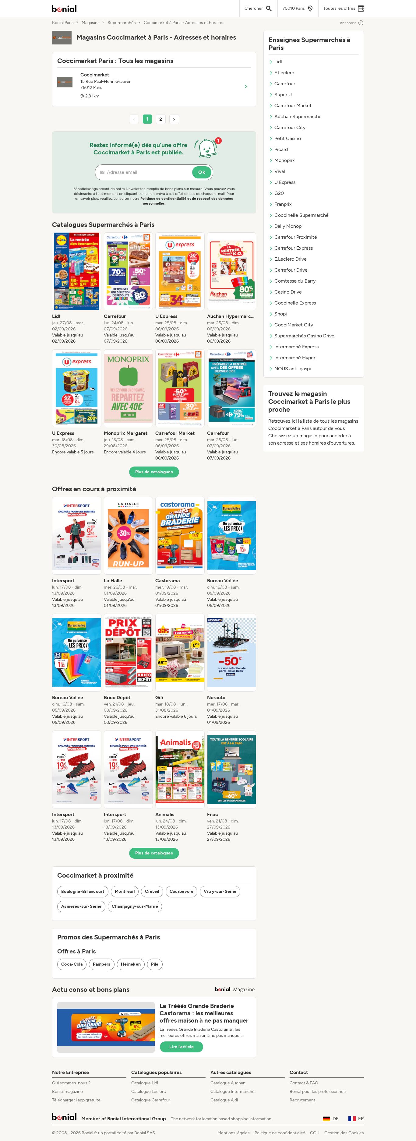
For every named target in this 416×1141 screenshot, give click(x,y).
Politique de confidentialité (280, 1133)
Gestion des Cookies (344, 1133)
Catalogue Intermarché (232, 1091)
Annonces (348, 23)
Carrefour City (289, 127)
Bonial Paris (63, 23)
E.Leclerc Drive (290, 259)
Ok (201, 172)
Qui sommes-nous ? (71, 1083)
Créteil (152, 891)
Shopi (280, 314)
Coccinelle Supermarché (301, 215)
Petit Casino (287, 138)
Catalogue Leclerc (148, 1091)
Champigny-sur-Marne (135, 906)
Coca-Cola (72, 964)
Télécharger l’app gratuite (76, 1100)
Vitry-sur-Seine (220, 891)
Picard (281, 149)
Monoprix (284, 160)
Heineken (131, 964)
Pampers (101, 964)
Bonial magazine (67, 1091)
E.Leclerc (284, 73)
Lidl (278, 62)
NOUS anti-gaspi (292, 369)
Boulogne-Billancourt (82, 891)
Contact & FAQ (304, 1083)
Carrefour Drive (291, 270)
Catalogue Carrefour (150, 1100)
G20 (279, 193)
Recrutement (302, 1100)
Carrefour (284, 83)
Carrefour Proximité (295, 237)
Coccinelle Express (295, 303)
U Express (284, 182)
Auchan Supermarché (298, 116)
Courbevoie (182, 891)
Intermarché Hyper (294, 358)
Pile (154, 964)
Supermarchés (122, 23)
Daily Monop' (288, 226)
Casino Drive (288, 292)
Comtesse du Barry (295, 281)
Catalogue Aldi (224, 1100)
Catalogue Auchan (227, 1083)
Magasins (91, 23)
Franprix (283, 204)
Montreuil (125, 891)
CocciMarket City (293, 325)
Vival (279, 171)
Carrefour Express (293, 248)
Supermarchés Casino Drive (304, 336)
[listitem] (76, 288)
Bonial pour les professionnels (318, 1091)
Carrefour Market (293, 105)
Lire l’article (181, 1046)
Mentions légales (233, 1133)
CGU (314, 1133)
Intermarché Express (296, 347)
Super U (283, 94)
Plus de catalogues (154, 471)
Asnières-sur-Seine (81, 906)
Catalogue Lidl (144, 1083)
